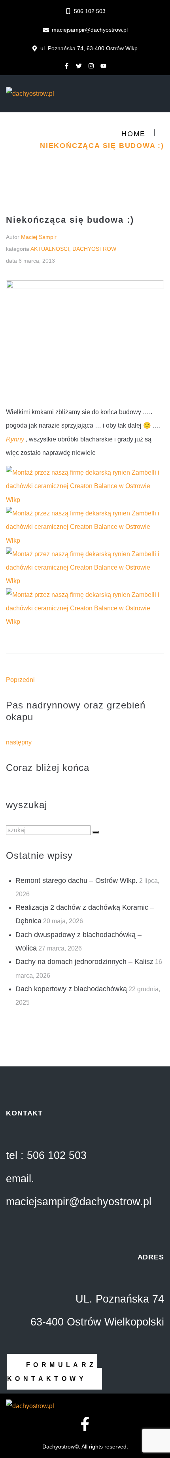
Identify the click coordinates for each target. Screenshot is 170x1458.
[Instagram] (91, 66)
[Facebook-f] (67, 66)
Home (133, 134)
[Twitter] (79, 66)
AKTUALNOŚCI (49, 249)
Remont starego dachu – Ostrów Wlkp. (76, 880)
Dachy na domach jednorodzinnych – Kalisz (84, 962)
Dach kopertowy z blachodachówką (71, 989)
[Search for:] (49, 830)
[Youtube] (104, 66)
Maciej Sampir (39, 237)
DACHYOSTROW (94, 249)
